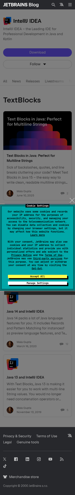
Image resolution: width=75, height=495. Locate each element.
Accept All (37, 276)
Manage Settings (38, 283)
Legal (7, 442)
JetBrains (35, 485)
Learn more (37, 235)
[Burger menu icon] (70, 4)
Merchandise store (23, 477)
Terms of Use (53, 255)
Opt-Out (37, 268)
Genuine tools (28, 442)
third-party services (47, 258)
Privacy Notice (21, 255)
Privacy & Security (17, 436)
